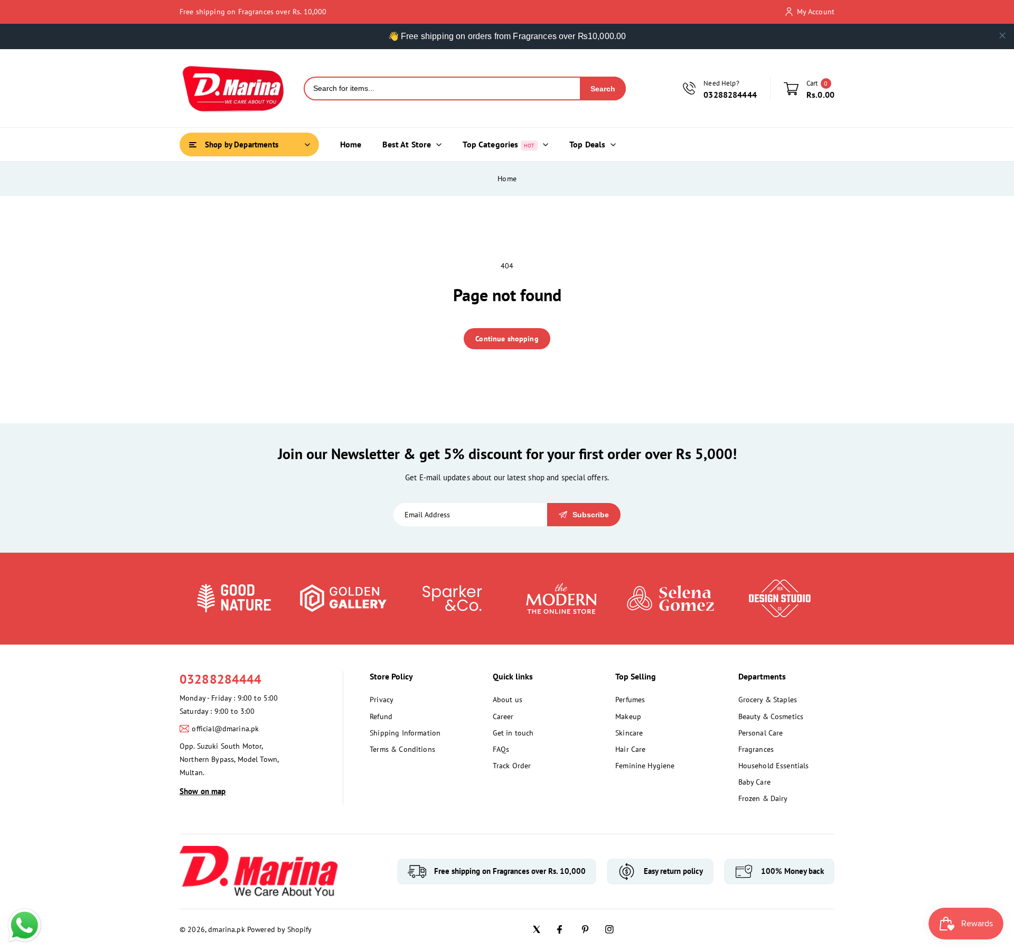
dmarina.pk (226, 929)
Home (507, 178)
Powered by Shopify (279, 929)
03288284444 (221, 679)
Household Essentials (773, 765)
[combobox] (442, 88)
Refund (381, 716)
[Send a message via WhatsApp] (24, 925)
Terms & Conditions (402, 749)
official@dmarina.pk (225, 728)
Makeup (628, 716)
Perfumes (630, 699)
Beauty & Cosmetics (771, 716)
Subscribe (590, 514)
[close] (1002, 35)
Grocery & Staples (767, 699)
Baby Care (754, 782)
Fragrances (756, 749)
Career (503, 716)
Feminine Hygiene (644, 765)
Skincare (629, 733)
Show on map (203, 791)
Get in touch (513, 733)
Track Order (512, 765)
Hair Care (630, 749)
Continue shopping (507, 338)
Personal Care (760, 733)
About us (507, 699)
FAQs (501, 749)
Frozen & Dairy (763, 798)
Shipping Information (405, 733)
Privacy (381, 699)
